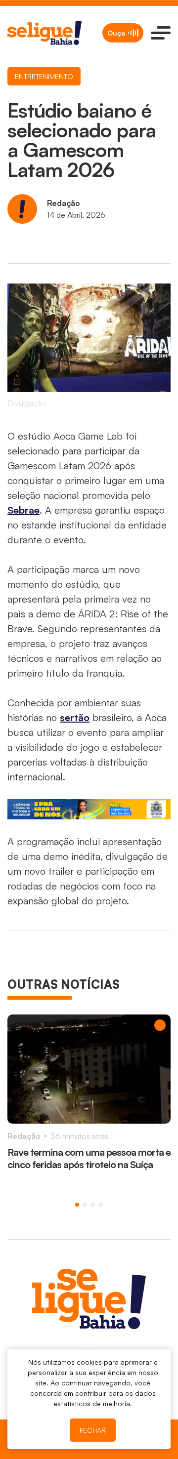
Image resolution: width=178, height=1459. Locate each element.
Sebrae (23, 510)
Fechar (93, 1430)
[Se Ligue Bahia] (44, 33)
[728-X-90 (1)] (89, 809)
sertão (74, 717)
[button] (77, 1205)
